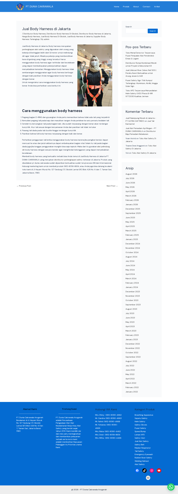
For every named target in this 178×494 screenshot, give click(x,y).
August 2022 (131, 361)
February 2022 (132, 387)
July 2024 (130, 261)
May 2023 (130, 322)
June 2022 (130, 370)
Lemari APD (140, 434)
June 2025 (130, 217)
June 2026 (130, 182)
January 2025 (132, 239)
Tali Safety (139, 451)
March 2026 (131, 196)
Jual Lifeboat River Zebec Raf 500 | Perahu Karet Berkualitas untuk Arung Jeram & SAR (141, 73)
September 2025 (133, 213)
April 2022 (130, 378)
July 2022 (130, 365)
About (136, 6)
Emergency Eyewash (144, 454)
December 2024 (133, 243)
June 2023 (130, 317)
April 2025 (130, 226)
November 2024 (133, 248)
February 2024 (132, 283)
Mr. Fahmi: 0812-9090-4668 (107, 421)
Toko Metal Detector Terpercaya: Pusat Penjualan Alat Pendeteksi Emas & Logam (140, 56)
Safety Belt (139, 444)
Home (116, 6)
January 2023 (132, 339)
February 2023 (132, 335)
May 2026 (130, 187)
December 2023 (133, 291)
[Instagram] (152, 470)
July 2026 (130, 178)
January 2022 (132, 391)
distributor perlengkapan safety (68, 159)
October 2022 (132, 352)
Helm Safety (140, 421)
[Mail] (148, 478)
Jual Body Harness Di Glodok (53, 36)
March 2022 (131, 383)
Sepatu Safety (141, 418)
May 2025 (130, 222)
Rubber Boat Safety (143, 457)
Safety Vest (140, 438)
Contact (146, 6)
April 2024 (130, 274)
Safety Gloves (141, 424)
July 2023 (130, 313)
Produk (126, 6)
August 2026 (131, 174)
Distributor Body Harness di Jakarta (95, 33)
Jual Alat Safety (142, 441)
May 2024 (130, 270)
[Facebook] (137, 470)
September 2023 (133, 304)
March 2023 (131, 330)
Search (129, 26)
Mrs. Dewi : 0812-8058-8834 (107, 434)
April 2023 (130, 326)
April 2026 (130, 191)
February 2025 (132, 235)
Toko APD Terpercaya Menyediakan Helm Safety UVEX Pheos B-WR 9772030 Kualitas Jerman (141, 93)
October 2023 (132, 300)
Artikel (157, 6)
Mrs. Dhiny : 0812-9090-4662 (108, 415)
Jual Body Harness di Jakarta (80, 36)
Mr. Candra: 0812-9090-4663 (108, 418)
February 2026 (132, 200)
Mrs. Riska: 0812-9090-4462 (108, 431)
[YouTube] (159, 470)
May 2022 (130, 374)
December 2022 (133, 344)
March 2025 (131, 230)
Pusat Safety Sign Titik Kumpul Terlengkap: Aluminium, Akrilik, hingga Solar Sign (142, 83)
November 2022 (133, 348)
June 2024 (130, 265)
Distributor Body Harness (34, 33)
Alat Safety (140, 464)
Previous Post (24, 186)
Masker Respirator (143, 448)
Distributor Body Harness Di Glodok (62, 33)
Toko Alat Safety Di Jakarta (144, 153)
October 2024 (132, 252)
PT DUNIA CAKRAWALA (39, 6)
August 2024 (131, 256)
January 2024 (132, 287)
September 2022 (133, 357)
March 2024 (131, 278)
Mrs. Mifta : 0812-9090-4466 (108, 438)
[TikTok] (144, 470)
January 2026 (132, 204)
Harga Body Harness (31, 36)
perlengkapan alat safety (33, 49)
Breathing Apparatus (144, 415)
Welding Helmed (142, 461)
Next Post (112, 186)
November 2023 (133, 296)
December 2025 (133, 209)
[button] (171, 487)
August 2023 (131, 309)
